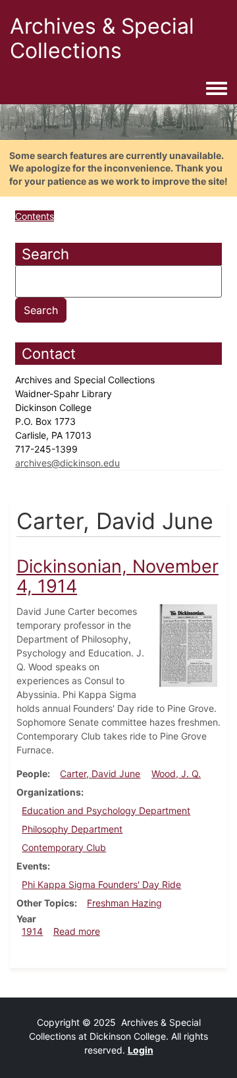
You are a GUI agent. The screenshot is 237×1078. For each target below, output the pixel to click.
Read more (76, 931)
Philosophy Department (72, 829)
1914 (32, 931)
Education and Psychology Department (106, 810)
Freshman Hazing (124, 902)
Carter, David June (100, 773)
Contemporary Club (64, 847)
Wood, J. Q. (176, 773)
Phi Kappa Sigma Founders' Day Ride (101, 884)
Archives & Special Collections (102, 38)
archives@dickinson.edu (67, 462)
